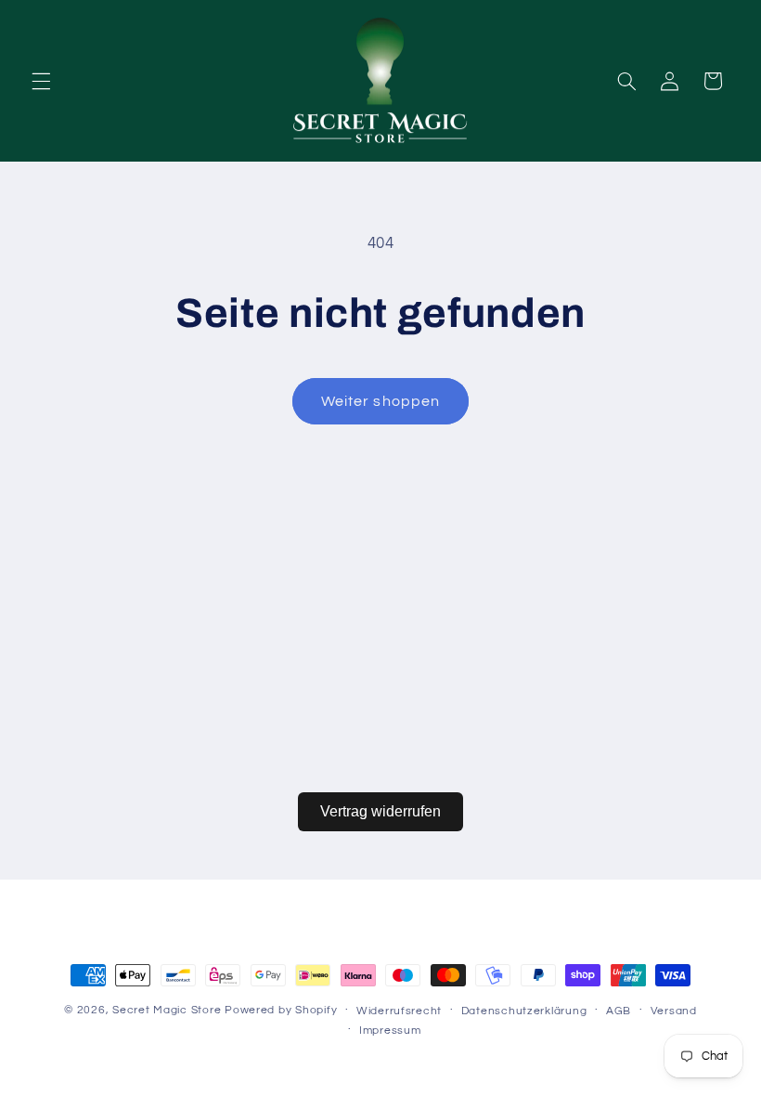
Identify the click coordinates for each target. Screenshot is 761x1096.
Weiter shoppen (380, 401)
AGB (618, 1011)
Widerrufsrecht (399, 1011)
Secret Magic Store (166, 1010)
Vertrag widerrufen (380, 811)
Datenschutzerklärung (524, 1011)
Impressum (390, 1030)
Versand (674, 1011)
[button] (40, 80)
